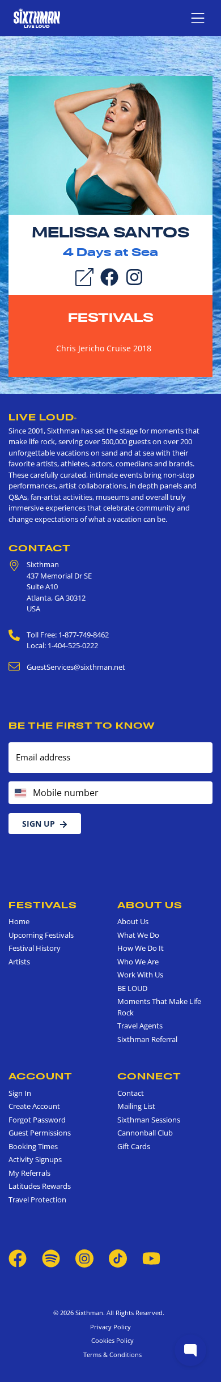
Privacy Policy (110, 1327)
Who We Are (138, 961)
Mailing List (136, 1106)
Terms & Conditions (111, 1354)
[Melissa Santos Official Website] (110, 144)
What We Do (138, 935)
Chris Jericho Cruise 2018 (103, 348)
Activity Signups (35, 1159)
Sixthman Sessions (148, 1120)
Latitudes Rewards (39, 1186)
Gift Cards (133, 1146)
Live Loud (42, 417)
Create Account (34, 1106)
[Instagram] (134, 276)
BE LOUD (132, 988)
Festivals (111, 317)
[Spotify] (51, 1258)
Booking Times (33, 1146)
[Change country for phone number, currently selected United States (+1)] (19, 792)
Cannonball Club (145, 1133)
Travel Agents (140, 1025)
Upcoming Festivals (41, 935)
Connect (149, 1076)
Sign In (19, 1093)
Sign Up (38, 824)
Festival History (34, 948)
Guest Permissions (39, 1133)
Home (18, 921)
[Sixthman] (37, 17)
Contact (39, 548)
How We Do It (140, 948)
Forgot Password (37, 1120)
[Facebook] (109, 276)
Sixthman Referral (147, 1039)
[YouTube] (151, 1258)
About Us (149, 905)
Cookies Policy (111, 1340)
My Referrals (29, 1173)
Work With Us (140, 974)
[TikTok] (119, 1258)
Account (40, 1076)
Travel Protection (37, 1199)
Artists (19, 961)
